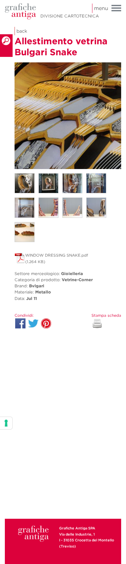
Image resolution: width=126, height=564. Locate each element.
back (21, 31)
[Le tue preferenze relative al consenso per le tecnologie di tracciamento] (6, 423)
